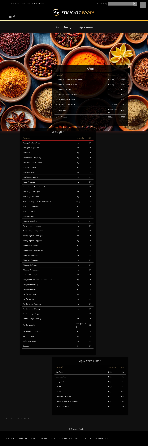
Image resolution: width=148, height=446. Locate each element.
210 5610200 (39, 4)
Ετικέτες (86, 438)
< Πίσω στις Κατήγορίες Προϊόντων (16, 419)
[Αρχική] (74, 12)
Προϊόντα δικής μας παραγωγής (18, 438)
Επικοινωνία (101, 438)
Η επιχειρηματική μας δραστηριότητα (58, 438)
